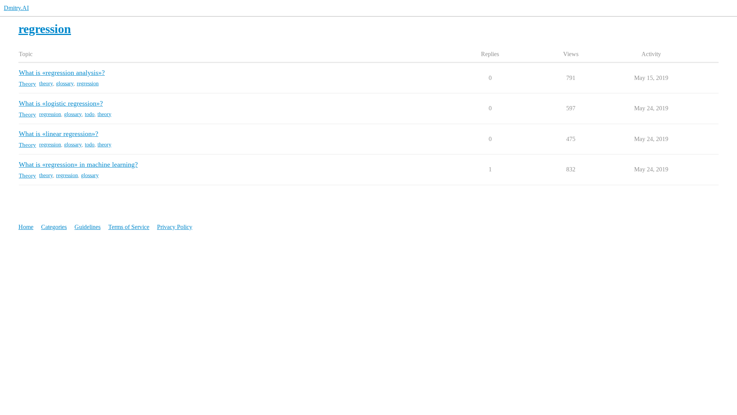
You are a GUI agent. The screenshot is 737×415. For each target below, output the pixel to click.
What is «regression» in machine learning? (78, 164)
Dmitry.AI (16, 8)
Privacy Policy (174, 227)
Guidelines (87, 227)
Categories (54, 227)
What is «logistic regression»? (61, 103)
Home (25, 227)
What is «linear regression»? (58, 134)
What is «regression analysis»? (62, 72)
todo (89, 114)
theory (46, 83)
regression (88, 83)
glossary (65, 83)
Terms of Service (128, 227)
